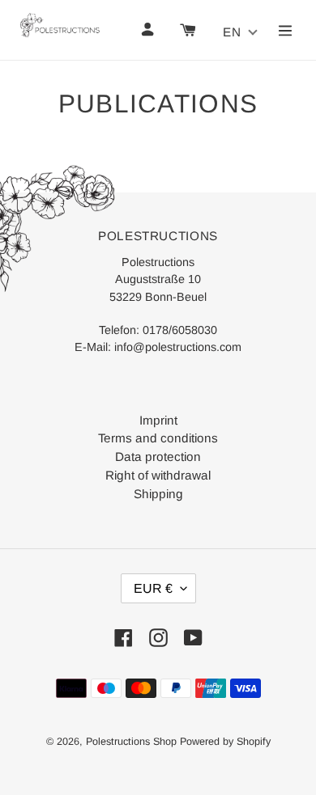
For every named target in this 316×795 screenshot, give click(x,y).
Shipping (158, 494)
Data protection (158, 456)
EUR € (153, 588)
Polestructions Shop (131, 741)
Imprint (158, 420)
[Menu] (285, 29)
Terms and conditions (158, 438)
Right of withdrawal (158, 475)
